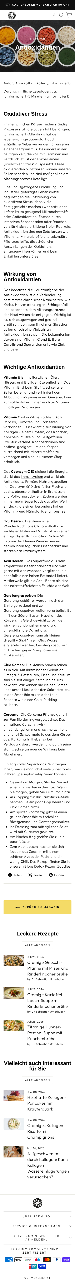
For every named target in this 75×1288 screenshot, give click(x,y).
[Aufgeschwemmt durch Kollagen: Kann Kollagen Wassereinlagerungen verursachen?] (14, 1152)
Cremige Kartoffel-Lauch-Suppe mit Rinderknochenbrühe (47, 1000)
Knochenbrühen (45, 442)
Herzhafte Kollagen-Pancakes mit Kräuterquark (46, 1103)
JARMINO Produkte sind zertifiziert (35, 1250)
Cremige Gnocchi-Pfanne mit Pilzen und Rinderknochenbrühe (47, 968)
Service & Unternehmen (36, 1226)
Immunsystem (32, 476)
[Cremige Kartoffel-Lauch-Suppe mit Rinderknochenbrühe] (14, 993)
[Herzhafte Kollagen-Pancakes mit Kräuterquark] (14, 1096)
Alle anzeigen (37, 945)
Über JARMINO (36, 1216)
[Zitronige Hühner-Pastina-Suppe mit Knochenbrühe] (14, 1025)
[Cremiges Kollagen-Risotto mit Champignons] (14, 1124)
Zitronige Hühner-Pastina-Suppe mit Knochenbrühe (44, 1032)
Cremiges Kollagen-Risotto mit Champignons (46, 1131)
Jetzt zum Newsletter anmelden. (37, 1237)
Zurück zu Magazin (40, 907)
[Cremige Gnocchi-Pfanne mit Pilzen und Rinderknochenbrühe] (14, 961)
